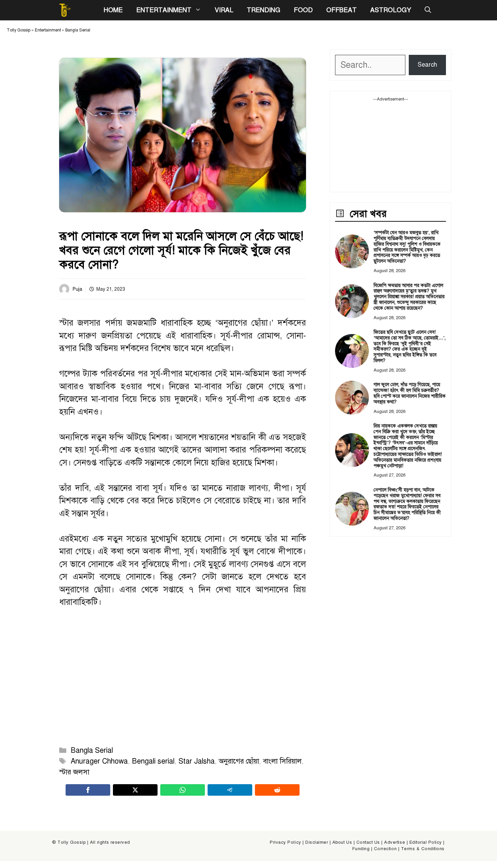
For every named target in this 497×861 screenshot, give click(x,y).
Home (113, 10)
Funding (361, 849)
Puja (77, 289)
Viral (224, 10)
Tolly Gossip (18, 30)
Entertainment (163, 10)
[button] (428, 10)
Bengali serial (153, 761)
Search (427, 64)
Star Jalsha (197, 761)
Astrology (390, 10)
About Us (342, 842)
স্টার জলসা (74, 772)
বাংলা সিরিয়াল (282, 761)
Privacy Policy (285, 842)
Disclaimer (316, 842)
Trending (263, 10)
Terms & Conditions (423, 849)
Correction (385, 849)
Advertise (394, 842)
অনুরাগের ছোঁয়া (239, 761)
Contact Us (368, 842)
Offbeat (341, 10)
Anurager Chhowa (99, 761)
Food (303, 10)
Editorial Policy (425, 842)
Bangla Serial (77, 30)
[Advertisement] (390, 144)
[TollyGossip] (65, 10)
